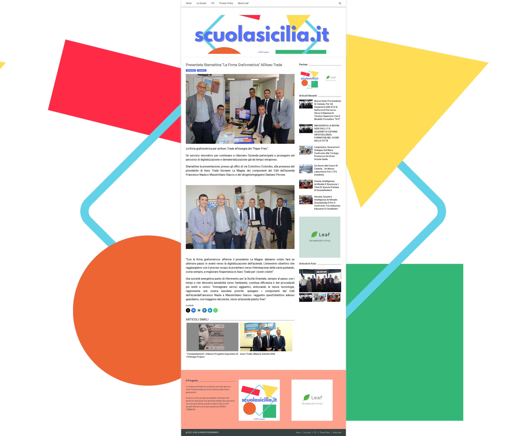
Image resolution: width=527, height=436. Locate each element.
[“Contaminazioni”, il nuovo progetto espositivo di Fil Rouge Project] (212, 337)
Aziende (190, 70)
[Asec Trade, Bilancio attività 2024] (266, 337)
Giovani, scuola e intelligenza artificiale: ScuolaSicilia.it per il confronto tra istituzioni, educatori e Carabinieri (327, 202)
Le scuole (201, 3)
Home (189, 3)
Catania (201, 70)
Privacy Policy (226, 3)
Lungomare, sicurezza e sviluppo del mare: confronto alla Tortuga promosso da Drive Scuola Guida (327, 153)
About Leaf (243, 3)
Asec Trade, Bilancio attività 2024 (257, 354)
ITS (212, 3)
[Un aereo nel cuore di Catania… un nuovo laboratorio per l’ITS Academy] (306, 168)
